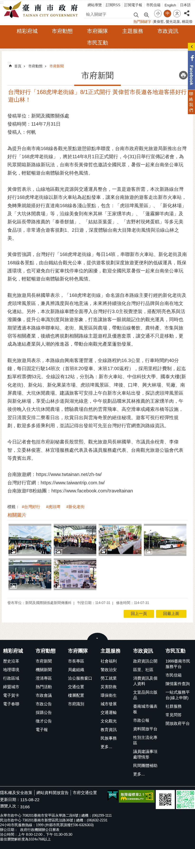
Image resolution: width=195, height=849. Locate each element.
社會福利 (109, 661)
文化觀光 (109, 721)
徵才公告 (44, 721)
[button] (30, 540)
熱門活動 (44, 687)
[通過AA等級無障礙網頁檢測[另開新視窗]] (137, 796)
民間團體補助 (145, 765)
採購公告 (44, 712)
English (170, 5)
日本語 (185, 5)
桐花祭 (187, 22)
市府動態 (62, 31)
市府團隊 (97, 31)
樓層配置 (76, 695)
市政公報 (141, 720)
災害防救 (109, 687)
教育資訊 (109, 729)
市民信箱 (153, 5)
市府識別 (76, 704)
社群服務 (174, 706)
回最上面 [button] (171, 613)
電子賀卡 (11, 695)
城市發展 (109, 704)
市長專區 (76, 661)
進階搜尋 (146, 14)
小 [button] (158, 13)
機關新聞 (44, 669)
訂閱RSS (113, 5)
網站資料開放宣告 (52, 792)
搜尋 (88, 13)
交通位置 (76, 687)
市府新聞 (56, 66)
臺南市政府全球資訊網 (41, 9)
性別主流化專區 (145, 740)
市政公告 (44, 704)
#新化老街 (75, 507)
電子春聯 (11, 704)
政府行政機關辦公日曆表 (39, 830)
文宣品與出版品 (145, 695)
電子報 (42, 729)
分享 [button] (186, 11)
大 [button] (177, 13)
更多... (106, 747)
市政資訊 (167, 31)
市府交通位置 (85, 792)
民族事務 (109, 738)
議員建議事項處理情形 (145, 754)
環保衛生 (109, 695)
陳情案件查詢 (178, 684)
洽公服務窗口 (80, 678)
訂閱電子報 (133, 5)
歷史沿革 (11, 661)
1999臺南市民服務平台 (178, 664)
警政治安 (109, 669)
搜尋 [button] (136, 14)
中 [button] (168, 13)
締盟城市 (11, 687)
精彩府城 (27, 31)
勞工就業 (109, 678)
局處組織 (76, 669)
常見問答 (174, 715)
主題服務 (132, 31)
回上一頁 (139, 613)
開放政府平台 (178, 723)
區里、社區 (143, 669)
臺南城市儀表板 (145, 709)
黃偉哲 (158, 22)
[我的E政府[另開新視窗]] (112, 795)
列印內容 (183, 75)
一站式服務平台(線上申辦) (178, 695)
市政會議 (44, 695)
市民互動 (97, 43)
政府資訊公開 (145, 661)
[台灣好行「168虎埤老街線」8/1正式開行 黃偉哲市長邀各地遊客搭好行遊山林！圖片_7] (165, 799)
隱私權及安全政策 (16, 792)
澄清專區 (44, 678)
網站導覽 (95, 5)
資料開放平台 (145, 729)
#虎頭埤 (53, 507)
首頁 (17, 66)
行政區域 (11, 678)
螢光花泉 (173, 22)
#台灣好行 (31, 507)
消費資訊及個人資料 (145, 681)
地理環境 (11, 669)
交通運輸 (109, 712)
